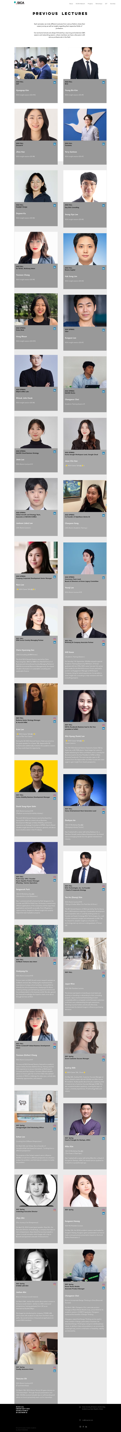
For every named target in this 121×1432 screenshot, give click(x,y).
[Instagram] (54, 639)
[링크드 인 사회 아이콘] (54, 82)
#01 (32, 734)
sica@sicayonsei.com (87, 1420)
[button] (71, 3)
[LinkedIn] (86, 1427)
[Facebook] (83, 1427)
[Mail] (80, 1420)
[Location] (80, 1407)
